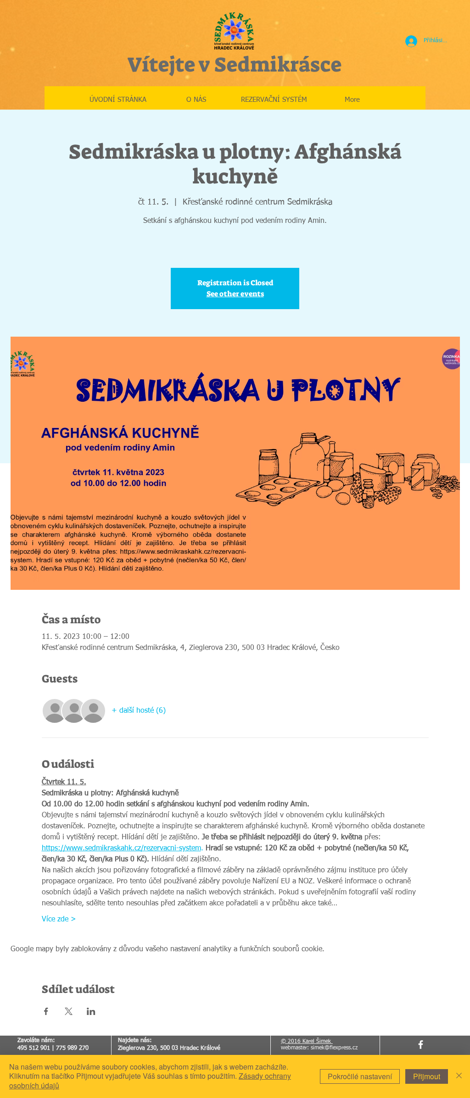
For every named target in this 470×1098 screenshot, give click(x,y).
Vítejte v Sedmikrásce (234, 64)
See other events (235, 294)
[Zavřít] (458, 1076)
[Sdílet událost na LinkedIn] (91, 1011)
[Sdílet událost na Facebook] (46, 1011)
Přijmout (426, 1076)
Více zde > (59, 919)
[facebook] (420, 1044)
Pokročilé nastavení (360, 1076)
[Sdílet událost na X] (68, 1011)
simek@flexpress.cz (334, 1048)
